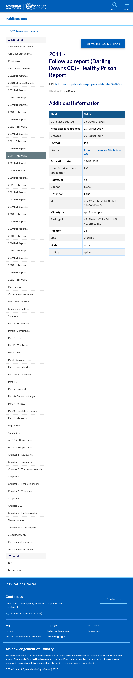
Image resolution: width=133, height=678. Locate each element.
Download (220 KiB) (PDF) (103, 44)
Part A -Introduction (19, 323)
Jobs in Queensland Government (23, 636)
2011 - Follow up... (17, 126)
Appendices (14, 425)
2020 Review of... (17, 534)
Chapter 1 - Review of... (20, 454)
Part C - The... (15, 337)
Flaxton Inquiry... (17, 520)
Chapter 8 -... (15, 505)
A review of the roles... (20, 301)
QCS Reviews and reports (24, 31)
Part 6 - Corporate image (21, 396)
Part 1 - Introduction (19, 367)
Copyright (52, 625)
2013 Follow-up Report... (21, 82)
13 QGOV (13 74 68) (31, 613)
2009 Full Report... (18, 90)
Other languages (56, 636)
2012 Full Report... (18, 75)
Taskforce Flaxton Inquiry (22, 527)
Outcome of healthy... (19, 68)
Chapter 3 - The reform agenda (25, 469)
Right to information (58, 630)
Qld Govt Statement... (20, 53)
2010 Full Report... (18, 119)
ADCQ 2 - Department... (21, 440)
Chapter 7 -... (15, 498)
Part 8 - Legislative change (22, 410)
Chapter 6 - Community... (21, 491)
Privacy (9, 630)
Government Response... (21, 46)
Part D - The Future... (19, 345)
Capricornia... (15, 61)
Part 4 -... (12, 381)
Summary (13, 316)
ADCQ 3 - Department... (21, 447)
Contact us (114, 599)
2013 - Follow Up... (18, 170)
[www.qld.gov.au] (26, 6)
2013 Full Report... (18, 221)
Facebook (15, 569)
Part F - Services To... (19, 359)
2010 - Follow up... (17, 97)
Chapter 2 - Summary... (20, 461)
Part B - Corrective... (19, 330)
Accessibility (95, 630)
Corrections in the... (18, 308)
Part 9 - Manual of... (18, 418)
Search (114, 9)
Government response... (21, 294)
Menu (127, 9)
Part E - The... (15, 352)
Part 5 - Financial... (17, 389)
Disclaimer (93, 625)
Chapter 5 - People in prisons (23, 483)
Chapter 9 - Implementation (23, 512)
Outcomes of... (16, 286)
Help (8, 625)
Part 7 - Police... (16, 403)
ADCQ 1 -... (14, 432)
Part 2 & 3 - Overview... (20, 374)
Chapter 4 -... (15, 476)
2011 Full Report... (18, 163)
